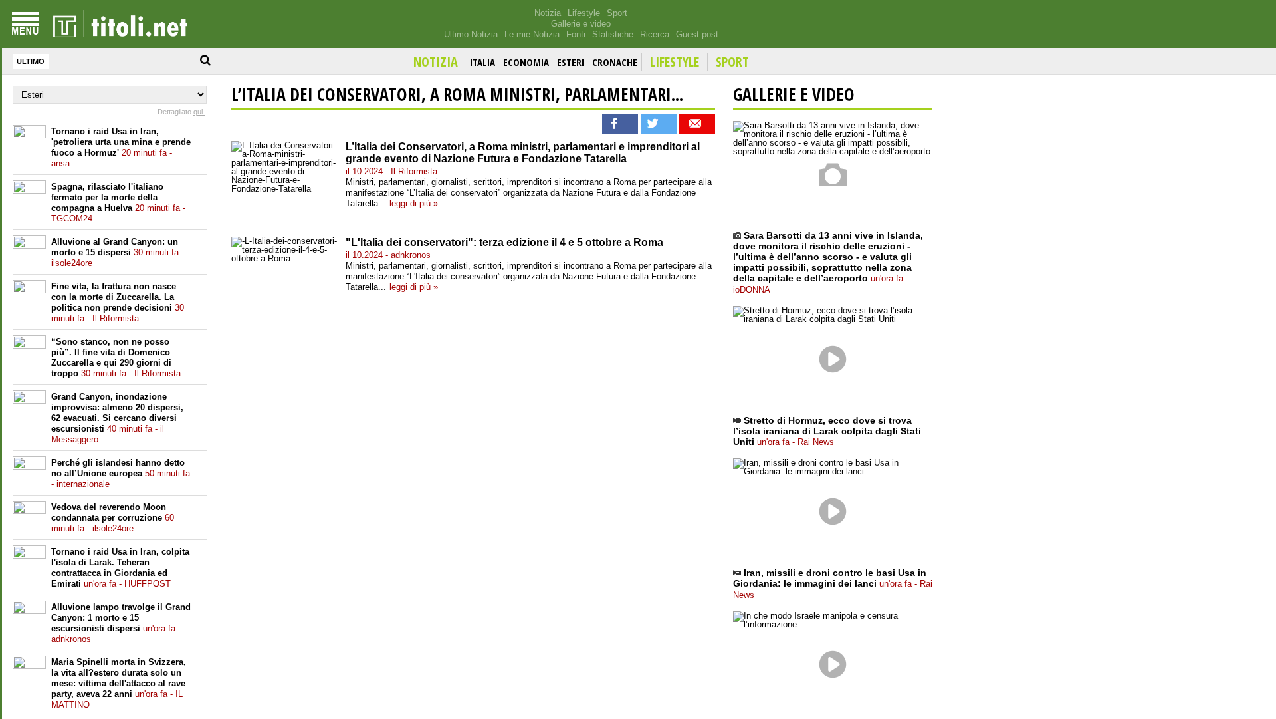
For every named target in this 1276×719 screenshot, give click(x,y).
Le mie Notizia (532, 34)
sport (732, 62)
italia (482, 62)
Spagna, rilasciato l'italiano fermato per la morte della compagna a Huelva (118, 202)
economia (526, 62)
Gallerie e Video (794, 94)
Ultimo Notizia (471, 34)
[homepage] (120, 24)
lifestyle (674, 62)
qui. (199, 112)
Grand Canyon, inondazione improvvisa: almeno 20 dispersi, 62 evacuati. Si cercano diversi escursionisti (117, 418)
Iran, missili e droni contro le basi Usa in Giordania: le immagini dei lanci (832, 583)
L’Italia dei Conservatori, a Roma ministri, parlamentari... (457, 94)
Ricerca (654, 34)
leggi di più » (413, 203)
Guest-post (697, 34)
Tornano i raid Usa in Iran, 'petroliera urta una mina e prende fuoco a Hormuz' (121, 147)
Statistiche (612, 34)
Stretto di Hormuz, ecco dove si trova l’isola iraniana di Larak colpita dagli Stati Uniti (827, 431)
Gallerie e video (581, 24)
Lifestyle (584, 13)
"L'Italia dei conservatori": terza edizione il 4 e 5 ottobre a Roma (504, 242)
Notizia (547, 13)
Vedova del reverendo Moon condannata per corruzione (112, 517)
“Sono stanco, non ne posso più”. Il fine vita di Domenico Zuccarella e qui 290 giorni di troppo (116, 357)
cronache (614, 62)
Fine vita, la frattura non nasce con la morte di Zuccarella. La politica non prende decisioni (117, 302)
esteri (570, 62)
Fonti (575, 34)
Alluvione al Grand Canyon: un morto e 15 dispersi (117, 252)
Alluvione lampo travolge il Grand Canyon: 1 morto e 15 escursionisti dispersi (121, 623)
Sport (617, 13)
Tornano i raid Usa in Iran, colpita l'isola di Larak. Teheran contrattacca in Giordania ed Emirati (120, 568)
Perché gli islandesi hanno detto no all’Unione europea (120, 473)
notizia (435, 62)
